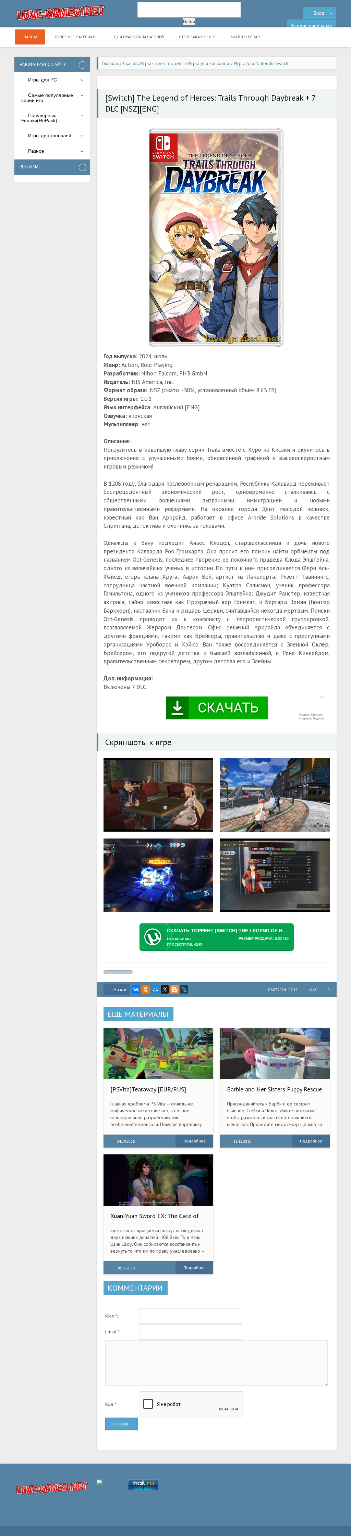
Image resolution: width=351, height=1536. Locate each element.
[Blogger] (174, 989)
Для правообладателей (138, 36)
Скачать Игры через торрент (153, 63)
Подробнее (194, 1140)
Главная (30, 36)
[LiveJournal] (184, 989)
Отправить (121, 1423)
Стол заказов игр (197, 36)
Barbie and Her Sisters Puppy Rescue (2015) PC (274, 1092)
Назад (119, 989)
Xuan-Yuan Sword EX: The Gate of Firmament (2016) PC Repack (154, 1219)
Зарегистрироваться (311, 26)
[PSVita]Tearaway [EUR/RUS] (148, 1089)
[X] (165, 989)
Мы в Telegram (246, 36)
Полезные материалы (75, 36)
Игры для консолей (208, 63)
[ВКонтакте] (136, 989)
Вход (319, 13)
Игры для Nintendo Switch (261, 63)
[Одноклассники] (146, 989)
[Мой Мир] (155, 989)
